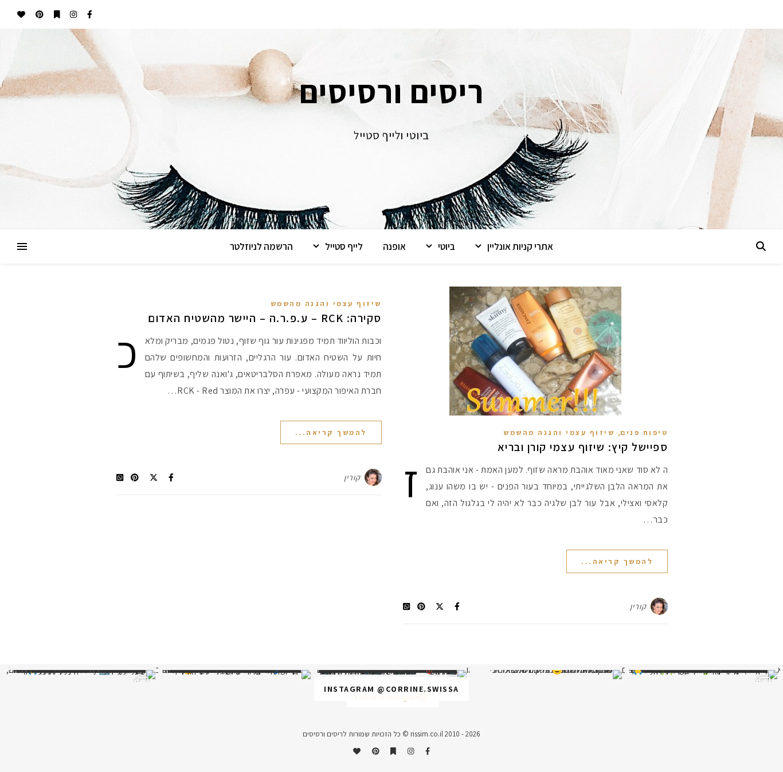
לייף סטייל (344, 246)
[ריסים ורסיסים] (391, 129)
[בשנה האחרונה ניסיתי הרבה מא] (702, 674)
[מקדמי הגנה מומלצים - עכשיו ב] (80, 674)
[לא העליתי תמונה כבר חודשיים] (547, 674)
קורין (638, 606)
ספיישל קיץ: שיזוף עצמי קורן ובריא (583, 447)
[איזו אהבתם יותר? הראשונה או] (391, 674)
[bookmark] (56, 14)
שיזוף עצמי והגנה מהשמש (558, 432)
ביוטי (446, 246)
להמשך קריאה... (617, 561)
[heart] (21, 14)
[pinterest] (39, 14)
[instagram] (72, 14)
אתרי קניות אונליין (520, 246)
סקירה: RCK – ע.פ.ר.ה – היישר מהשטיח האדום (265, 318)
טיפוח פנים (644, 432)
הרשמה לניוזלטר (261, 246)
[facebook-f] (88, 14)
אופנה (394, 246)
